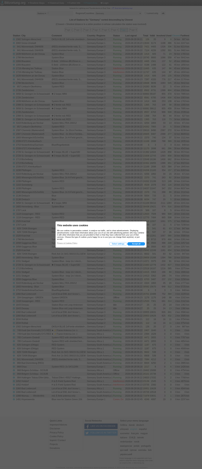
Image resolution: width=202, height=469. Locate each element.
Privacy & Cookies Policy (67, 243)
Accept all (136, 244)
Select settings (118, 244)
